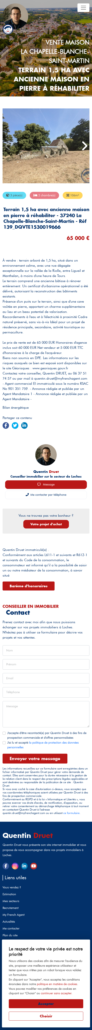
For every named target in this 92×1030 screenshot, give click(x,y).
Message (48, 484)
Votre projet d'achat (46, 524)
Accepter (46, 1003)
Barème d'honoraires (28, 586)
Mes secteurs (11, 901)
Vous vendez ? (12, 887)
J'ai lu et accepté (43, 745)
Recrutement (11, 908)
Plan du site (10, 935)
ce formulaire (71, 813)
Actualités (9, 921)
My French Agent (14, 915)
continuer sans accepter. (56, 993)
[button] (84, 146)
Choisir (46, 1016)
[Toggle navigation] (83, 7)
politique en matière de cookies (57, 984)
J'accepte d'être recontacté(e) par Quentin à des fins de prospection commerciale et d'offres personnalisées (46, 735)
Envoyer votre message (35, 758)
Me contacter (11, 928)
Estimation (9, 894)
